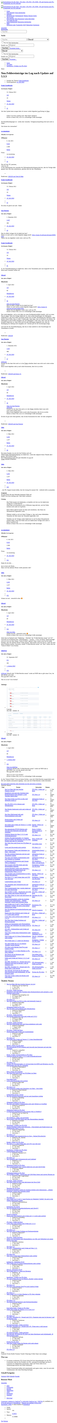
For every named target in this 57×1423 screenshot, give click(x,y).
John (2, 427)
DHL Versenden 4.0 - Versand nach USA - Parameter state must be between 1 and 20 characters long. (18, 963)
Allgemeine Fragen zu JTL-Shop (16, 1102)
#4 (7, 230)
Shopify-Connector (37, 910)
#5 (7, 265)
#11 (8, 560)
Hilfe (8, 1376)
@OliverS (4, 362)
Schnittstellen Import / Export (15, 1094)
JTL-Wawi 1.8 (36, 881)
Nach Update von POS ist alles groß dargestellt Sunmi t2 (24, 1001)
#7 (7, 359)
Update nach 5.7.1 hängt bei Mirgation (17, 940)
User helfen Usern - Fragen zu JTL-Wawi (38, 955)
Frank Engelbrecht (24, 80)
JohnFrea (4, 650)
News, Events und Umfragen (37, 839)
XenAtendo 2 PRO (6, 1404)
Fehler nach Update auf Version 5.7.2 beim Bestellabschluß (24, 1039)
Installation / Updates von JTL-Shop (38, 878)
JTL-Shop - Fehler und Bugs (15, 1030)
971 (8, 660)
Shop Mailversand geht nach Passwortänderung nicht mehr (14, 815)
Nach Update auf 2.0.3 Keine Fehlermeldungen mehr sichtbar (24, 1263)
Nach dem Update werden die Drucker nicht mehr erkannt (22, 1343)
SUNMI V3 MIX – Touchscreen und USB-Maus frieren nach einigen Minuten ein (18, 892)
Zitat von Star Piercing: (13, 304)
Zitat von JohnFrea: (12, 767)
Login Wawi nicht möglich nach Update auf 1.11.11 (21, 1223)
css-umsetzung (5, 131)
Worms (9, 101)
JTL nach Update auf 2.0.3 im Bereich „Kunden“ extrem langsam (15, 944)
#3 (7, 202)
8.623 (8, 144)
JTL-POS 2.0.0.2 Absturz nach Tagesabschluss (21, 1008)
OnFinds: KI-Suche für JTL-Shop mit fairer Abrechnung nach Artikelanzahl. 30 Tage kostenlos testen (17, 972)
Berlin (8, 149)
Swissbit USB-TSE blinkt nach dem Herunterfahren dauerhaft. (16, 865)
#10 (8, 487)
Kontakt (17, 1376)
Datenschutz (10, 1390)
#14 (8, 670)
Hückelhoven (10, 293)
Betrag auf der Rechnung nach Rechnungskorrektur (14, 955)
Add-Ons (40, 1401)
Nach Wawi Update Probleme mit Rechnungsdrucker (22, 1231)
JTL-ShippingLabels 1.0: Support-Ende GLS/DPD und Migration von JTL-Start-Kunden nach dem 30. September (18, 839)
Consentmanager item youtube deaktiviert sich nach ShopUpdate (26, 1167)
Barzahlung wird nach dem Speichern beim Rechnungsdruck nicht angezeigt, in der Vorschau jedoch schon (17, 794)
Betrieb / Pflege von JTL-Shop (15, 1045)
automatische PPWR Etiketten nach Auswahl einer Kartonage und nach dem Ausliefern (16, 830)
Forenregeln (10, 1387)
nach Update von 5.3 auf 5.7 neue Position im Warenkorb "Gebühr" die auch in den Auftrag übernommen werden (18, 905)
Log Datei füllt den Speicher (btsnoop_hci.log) (14, 790)
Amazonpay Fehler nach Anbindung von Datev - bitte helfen (25, 1088)
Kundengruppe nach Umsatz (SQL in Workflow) (24, 1111)
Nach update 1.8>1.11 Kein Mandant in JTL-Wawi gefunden (23, 1294)
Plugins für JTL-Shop (38, 972)
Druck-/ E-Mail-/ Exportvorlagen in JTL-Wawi (37, 830)
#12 (8, 595)
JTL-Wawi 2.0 (36, 794)
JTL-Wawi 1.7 (36, 948)
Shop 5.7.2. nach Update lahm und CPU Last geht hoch (24, 1144)
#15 (8, 764)
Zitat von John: (11, 632)
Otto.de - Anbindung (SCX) (14, 1269)
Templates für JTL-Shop (13, 1188)
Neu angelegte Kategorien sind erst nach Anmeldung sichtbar (25, 1096)
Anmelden (4, 1383)
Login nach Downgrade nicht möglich (15, 847)
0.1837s (14, 1413)
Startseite (3, 1376)
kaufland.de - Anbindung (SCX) (37, 933)
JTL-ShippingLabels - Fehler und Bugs (38, 963)
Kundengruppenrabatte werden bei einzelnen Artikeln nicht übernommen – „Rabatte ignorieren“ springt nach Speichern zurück (17, 900)
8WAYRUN (26, 1404)
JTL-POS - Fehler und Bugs (14, 990)
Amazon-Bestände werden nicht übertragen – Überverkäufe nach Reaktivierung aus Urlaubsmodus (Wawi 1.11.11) (17, 870)
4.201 (8, 437)
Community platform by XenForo (19, 1401)
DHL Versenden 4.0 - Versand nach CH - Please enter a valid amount (17, 967)
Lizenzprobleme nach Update (13, 881)
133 (8, 95)
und (15, 176)
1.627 (8, 220)
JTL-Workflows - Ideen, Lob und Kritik (38, 862)
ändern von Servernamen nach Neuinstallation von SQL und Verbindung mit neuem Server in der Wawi (18, 925)
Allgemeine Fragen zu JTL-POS (15, 1007)
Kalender (12, 1376)
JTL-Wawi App (36, 929)
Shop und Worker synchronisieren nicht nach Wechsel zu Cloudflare (17, 858)
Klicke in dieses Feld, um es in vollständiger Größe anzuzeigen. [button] (24, 117)
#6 (7, 301)
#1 (7, 108)
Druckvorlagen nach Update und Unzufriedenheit (20, 1031)
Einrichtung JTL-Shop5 (13, 1206)
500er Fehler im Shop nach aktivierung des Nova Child (23, 1182)
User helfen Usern (37, 844)
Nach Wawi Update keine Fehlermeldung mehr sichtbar (22, 1256)
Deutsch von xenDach (31, 1403)
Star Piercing (5, 210)
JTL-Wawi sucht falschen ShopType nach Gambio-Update (22, 1286)
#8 (7, 403)
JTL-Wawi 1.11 (36, 835)
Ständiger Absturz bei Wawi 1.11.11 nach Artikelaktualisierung (16, 835)
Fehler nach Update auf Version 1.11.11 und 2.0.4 (20, 1309)
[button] (2, 5)
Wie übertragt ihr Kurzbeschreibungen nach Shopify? (22, 1208)
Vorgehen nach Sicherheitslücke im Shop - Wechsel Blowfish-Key (26, 1136)
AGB (8, 1392)
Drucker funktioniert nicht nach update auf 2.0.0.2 (22, 1016)
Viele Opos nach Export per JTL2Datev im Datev (22, 1073)
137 (8, 287)
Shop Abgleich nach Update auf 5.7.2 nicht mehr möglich (17, 913)
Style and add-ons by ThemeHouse (10, 1403)
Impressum (10, 1393)
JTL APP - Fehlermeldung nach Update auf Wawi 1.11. (22, 1248)
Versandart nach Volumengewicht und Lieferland (21, 1159)
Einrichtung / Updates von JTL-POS (38, 865)
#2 (7, 161)
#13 (8, 629)
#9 (7, 450)
